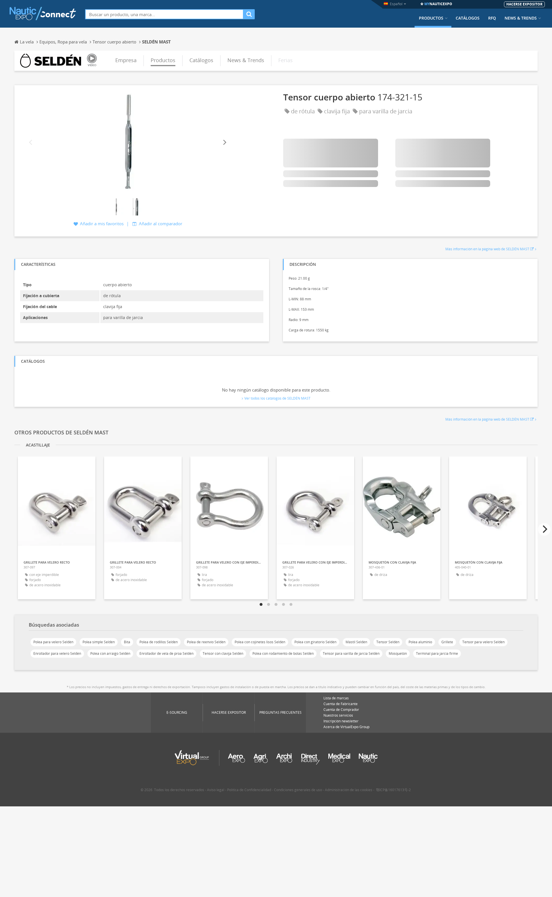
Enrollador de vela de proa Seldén (166, 653)
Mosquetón (398, 653)
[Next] (224, 142)
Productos (431, 18)
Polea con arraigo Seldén (110, 653)
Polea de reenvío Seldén (206, 642)
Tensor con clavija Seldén (223, 653)
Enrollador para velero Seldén (57, 653)
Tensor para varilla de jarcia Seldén (351, 653)
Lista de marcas (336, 698)
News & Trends (521, 18)
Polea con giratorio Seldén (315, 642)
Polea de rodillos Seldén (158, 642)
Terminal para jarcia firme (437, 653)
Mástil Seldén (356, 642)
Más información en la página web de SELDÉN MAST (487, 249)
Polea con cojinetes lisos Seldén (260, 642)
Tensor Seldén (387, 642)
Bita (127, 642)
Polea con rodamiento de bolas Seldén (283, 653)
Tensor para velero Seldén (483, 642)
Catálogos (468, 18)
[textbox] (164, 14)
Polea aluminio (420, 642)
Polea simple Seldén (99, 642)
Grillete (447, 642)
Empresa (126, 60)
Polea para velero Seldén (53, 642)
